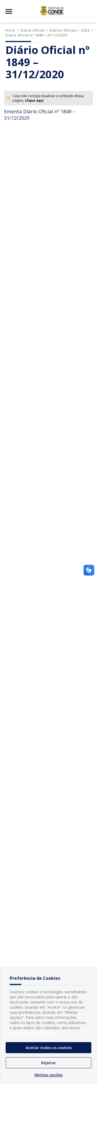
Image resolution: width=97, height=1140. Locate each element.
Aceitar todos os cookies (49, 1047)
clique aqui (34, 100)
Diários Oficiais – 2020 (70, 30)
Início (10, 30)
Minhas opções (48, 1074)
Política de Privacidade (32, 1032)
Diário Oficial (32, 30)
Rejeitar (48, 1062)
